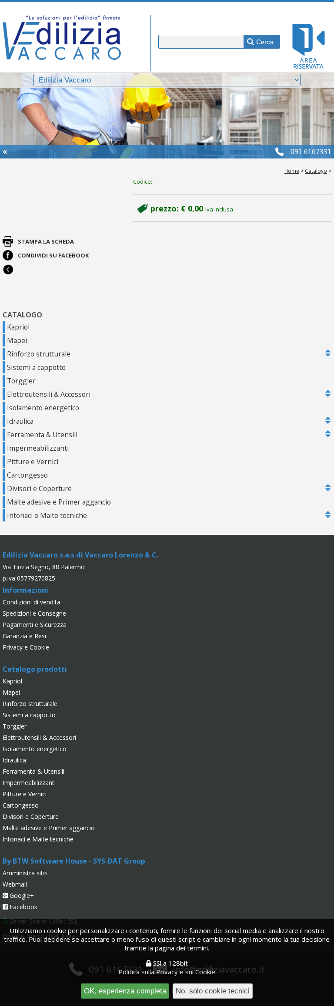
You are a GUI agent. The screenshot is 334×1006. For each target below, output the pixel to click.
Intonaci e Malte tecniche (47, 515)
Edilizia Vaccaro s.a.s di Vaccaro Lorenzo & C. (80, 555)
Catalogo (316, 170)
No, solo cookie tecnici (213, 990)
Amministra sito (25, 873)
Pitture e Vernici (32, 461)
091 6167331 (311, 151)
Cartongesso (27, 475)
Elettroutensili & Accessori (48, 394)
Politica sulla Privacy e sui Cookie (166, 971)
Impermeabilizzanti (38, 448)
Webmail (15, 884)
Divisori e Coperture (39, 488)
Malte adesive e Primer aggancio (59, 502)
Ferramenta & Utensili (42, 434)
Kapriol (18, 327)
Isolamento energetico (43, 407)
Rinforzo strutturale (38, 354)
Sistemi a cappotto (36, 367)
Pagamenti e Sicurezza (35, 624)
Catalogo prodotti (35, 669)
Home (291, 170)
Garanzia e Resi (24, 636)
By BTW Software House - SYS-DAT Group (74, 861)
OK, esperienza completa (125, 990)
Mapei (17, 340)
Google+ (21, 895)
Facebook (22, 907)
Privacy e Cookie (26, 647)
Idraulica (20, 421)
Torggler (21, 381)
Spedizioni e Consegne (34, 613)
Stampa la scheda (46, 241)
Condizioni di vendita (31, 602)
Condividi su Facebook (53, 255)
